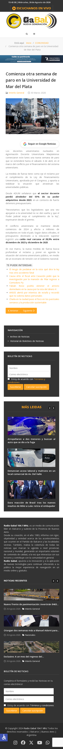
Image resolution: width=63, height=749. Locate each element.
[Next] (53, 408)
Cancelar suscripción (36, 386)
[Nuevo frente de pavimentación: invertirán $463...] (31, 594)
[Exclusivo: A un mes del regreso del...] (31, 647)
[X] (31, 742)
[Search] (26, 33)
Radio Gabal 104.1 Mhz (36, 728)
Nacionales (30, 635)
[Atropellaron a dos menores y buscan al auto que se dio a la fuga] (31, 426)
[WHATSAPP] (47, 742)
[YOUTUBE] (40, 742)
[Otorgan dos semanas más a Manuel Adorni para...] (31, 621)
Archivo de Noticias (20, 336)
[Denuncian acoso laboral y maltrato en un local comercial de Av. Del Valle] (31, 458)
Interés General (16, 92)
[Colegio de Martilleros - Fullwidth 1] (31, 58)
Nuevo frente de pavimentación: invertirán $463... (31, 604)
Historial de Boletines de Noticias (27, 341)
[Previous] (49, 408)
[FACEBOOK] (23, 742)
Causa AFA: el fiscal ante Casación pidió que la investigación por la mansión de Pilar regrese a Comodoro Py (34, 279)
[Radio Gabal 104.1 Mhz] (31, 21)
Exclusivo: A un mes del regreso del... (24, 656)
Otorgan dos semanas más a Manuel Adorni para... (31, 630)
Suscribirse (15, 386)
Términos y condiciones (42, 705)
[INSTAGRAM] (15, 742)
